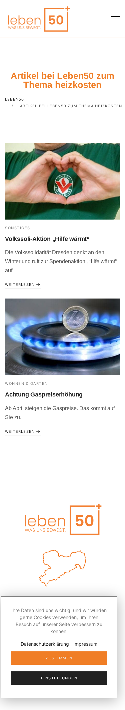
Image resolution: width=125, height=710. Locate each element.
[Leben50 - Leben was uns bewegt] (38, 18)
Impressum (85, 644)
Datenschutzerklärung (45, 644)
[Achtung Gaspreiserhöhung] (62, 337)
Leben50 (14, 99)
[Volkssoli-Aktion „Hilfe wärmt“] (62, 181)
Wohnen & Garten (26, 383)
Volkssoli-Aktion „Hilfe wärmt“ (47, 239)
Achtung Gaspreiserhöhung (44, 394)
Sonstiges (17, 228)
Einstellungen (59, 678)
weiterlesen (20, 284)
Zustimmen (59, 658)
